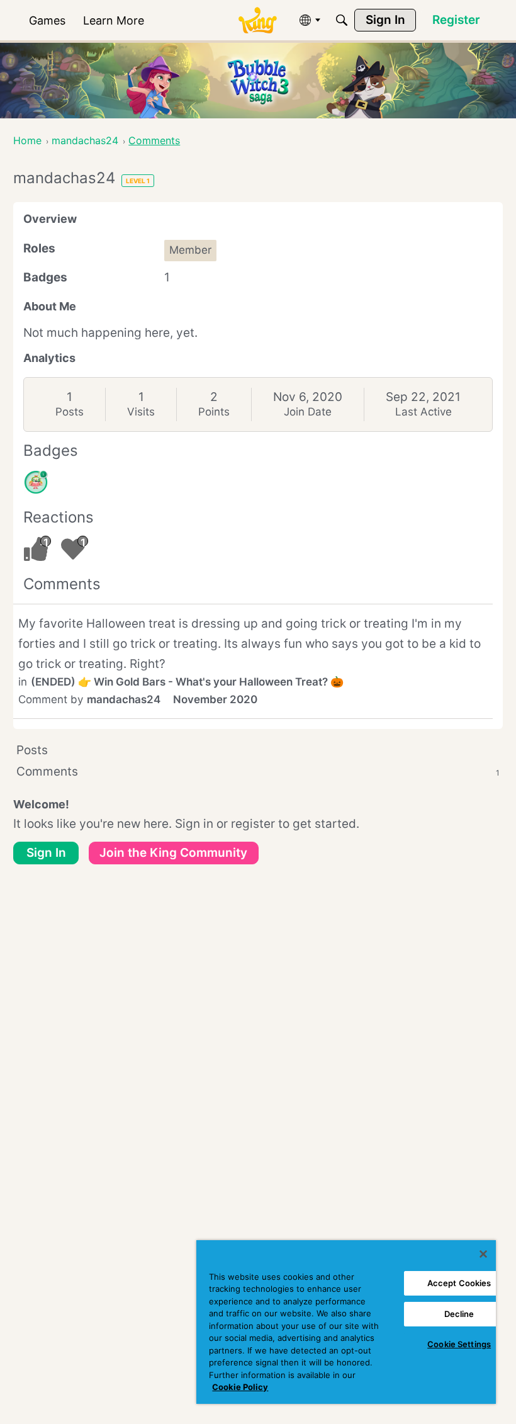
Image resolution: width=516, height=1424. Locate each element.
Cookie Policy (240, 1387)
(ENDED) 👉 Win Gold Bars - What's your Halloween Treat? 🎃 (187, 681)
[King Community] (257, 20)
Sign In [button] (46, 852)
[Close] (483, 1254)
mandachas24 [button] (123, 699)
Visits (141, 411)
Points (214, 411)
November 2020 (215, 699)
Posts (69, 411)
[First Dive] (36, 482)
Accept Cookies (459, 1283)
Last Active (423, 411)
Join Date (308, 411)
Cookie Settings (459, 1344)
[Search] (341, 20)
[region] (346, 1322)
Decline (459, 1314)
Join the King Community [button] (173, 852)
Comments (258, 771)
